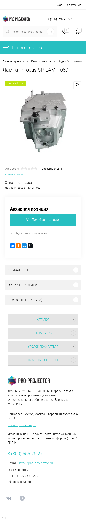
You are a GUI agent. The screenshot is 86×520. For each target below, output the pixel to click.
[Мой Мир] (24, 245)
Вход (59, 4)
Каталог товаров (26, 47)
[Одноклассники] (18, 245)
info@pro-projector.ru (35, 463)
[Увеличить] (43, 121)
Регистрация (73, 4)
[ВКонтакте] (12, 245)
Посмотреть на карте (22, 425)
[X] (30, 245)
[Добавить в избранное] (77, 85)
